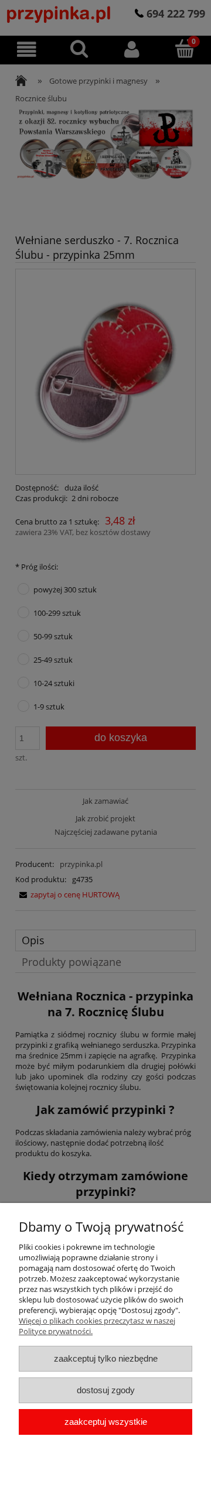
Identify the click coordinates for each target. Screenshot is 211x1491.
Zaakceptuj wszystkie (105, 1422)
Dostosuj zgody (106, 1390)
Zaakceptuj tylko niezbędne (106, 1358)
